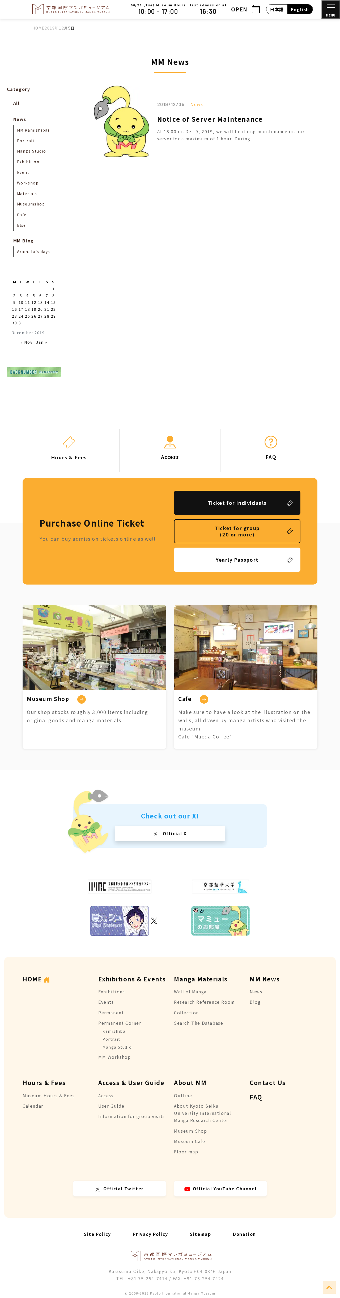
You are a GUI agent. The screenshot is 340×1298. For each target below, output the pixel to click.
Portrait (26, 140)
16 (14, 309)
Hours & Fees (44, 1082)
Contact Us (268, 1082)
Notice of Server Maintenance (210, 119)
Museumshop (31, 204)
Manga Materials (201, 978)
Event (23, 172)
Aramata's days (33, 251)
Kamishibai (115, 1031)
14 (46, 302)
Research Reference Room (204, 1002)
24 (21, 316)
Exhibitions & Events (132, 978)
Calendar (33, 1106)
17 (21, 309)
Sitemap (200, 1234)
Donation (244, 1234)
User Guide (111, 1106)
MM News (265, 978)
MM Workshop (114, 1057)
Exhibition (28, 161)
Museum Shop (190, 1131)
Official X (174, 833)
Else (21, 225)
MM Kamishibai (33, 130)
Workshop (28, 183)
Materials (27, 193)
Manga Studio (31, 151)
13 (40, 302)
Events (106, 1002)
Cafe (22, 214)
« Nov (26, 342)
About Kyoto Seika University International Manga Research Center (202, 1113)
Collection (186, 1012)
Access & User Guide (131, 1082)
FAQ (256, 1097)
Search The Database (198, 1023)
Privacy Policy (150, 1234)
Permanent (111, 1012)
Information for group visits (131, 1116)
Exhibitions (111, 991)
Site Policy (97, 1234)
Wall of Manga (190, 991)
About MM (190, 1082)
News (196, 104)
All (16, 103)
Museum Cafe (189, 1141)
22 (53, 309)
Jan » (41, 342)
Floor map (186, 1151)
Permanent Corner (119, 1023)
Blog (255, 1002)
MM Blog (23, 240)
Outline (183, 1095)
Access (106, 1095)
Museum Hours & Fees (49, 1095)
